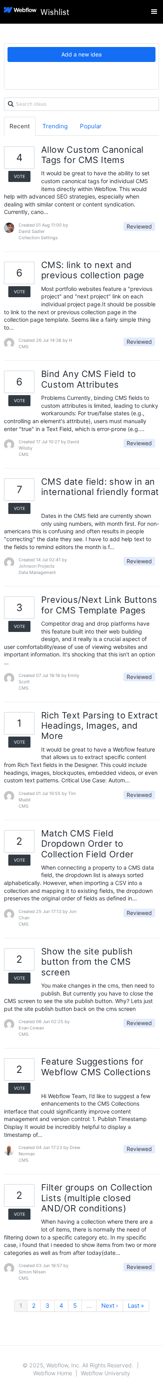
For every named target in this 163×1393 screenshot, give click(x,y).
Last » (136, 1305)
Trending (55, 126)
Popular (91, 126)
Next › (109, 1305)
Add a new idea (81, 54)
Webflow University (105, 1373)
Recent (19, 126)
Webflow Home (52, 1373)
